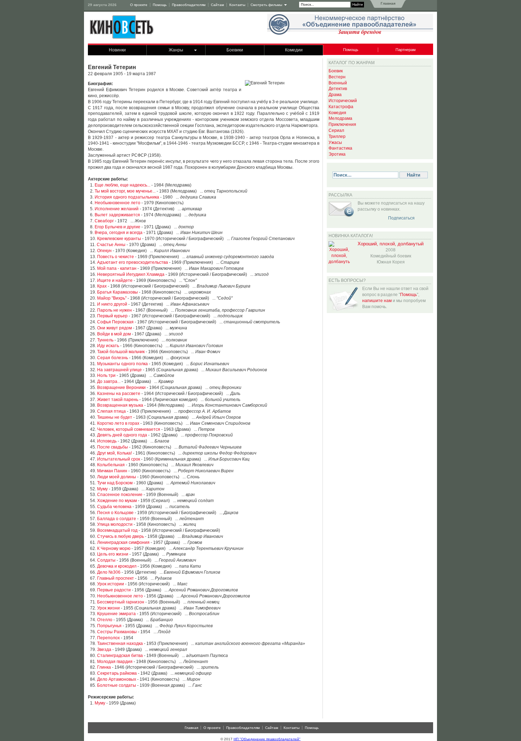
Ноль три (106, 375)
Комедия (337, 112)
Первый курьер (112, 315)
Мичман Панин (112, 470)
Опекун (104, 250)
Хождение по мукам (117, 500)
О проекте (138, 5)
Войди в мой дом (114, 334)
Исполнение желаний (117, 208)
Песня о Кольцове (115, 512)
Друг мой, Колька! (114, 453)
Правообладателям (189, 5)
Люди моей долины (116, 476)
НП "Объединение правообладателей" (267, 739)
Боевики (234, 50)
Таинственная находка (120, 643)
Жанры (176, 50)
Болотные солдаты (116, 685)
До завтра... (109, 381)
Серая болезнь (112, 357)
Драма (335, 94)
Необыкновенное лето (117, 202)
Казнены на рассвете (118, 393)
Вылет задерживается (117, 214)
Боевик (336, 70)
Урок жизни (108, 608)
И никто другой (112, 304)
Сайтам (217, 5)
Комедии (294, 50)
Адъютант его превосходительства (132, 262)
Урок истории (110, 583)
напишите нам (377, 300)
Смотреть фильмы (266, 5)
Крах (102, 286)
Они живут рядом (114, 327)
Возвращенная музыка (120, 405)
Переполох (108, 637)
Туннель (105, 340)
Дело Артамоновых (116, 679)
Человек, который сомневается (128, 429)
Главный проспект (115, 578)
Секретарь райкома (117, 673)
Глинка (104, 667)
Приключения (342, 124)
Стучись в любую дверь (120, 536)
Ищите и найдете (115, 280)
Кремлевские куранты (119, 238)
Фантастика (340, 148)
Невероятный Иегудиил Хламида (130, 274)
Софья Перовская (115, 321)
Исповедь (107, 441)
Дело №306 (109, 572)
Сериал (336, 130)
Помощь (160, 5)
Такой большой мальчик (121, 351)
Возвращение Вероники (121, 387)
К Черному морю (113, 548)
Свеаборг (104, 220)
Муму (102, 488)
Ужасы (335, 142)
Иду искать (108, 345)
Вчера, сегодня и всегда (118, 232)
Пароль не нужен (114, 310)
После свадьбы (112, 447)
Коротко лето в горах (118, 423)
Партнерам (406, 50)
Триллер (337, 136)
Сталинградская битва (120, 655)
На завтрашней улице (119, 369)
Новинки (117, 50)
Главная (388, 3)
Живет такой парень (117, 399)
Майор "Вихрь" (112, 298)
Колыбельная (111, 464)
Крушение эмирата (116, 613)
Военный (338, 82)
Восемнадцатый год (117, 530)
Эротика (337, 154)
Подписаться (401, 218)
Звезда (104, 649)
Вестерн (337, 76)
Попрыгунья (109, 625)
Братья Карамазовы (117, 292)
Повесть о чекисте (115, 256)
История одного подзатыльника (127, 197)
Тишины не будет (114, 417)
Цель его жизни (112, 554)
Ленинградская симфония (123, 542)
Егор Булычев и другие (117, 226)
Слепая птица (111, 411)
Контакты (237, 5)
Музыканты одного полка (122, 363)
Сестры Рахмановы (117, 631)
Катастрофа (341, 106)
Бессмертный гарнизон (120, 602)
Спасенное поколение (119, 494)
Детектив (338, 88)
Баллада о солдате (116, 518)
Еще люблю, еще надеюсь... (122, 185)
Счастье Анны (111, 244)
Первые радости (114, 589)
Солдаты (106, 560)
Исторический (343, 100)
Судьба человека (114, 506)
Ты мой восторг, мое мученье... (125, 191)
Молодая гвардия (115, 661)
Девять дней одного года (122, 435)
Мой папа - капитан (116, 268)
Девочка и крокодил (116, 566)
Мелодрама (340, 118)
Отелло (104, 619)
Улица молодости (115, 524)
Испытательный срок (118, 459)
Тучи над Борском (115, 482)
